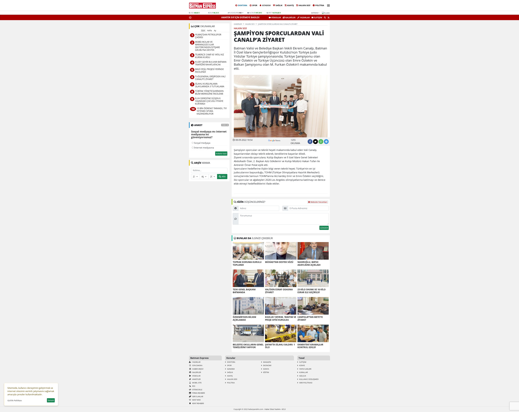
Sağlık (279, 5)
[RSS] (328, 17)
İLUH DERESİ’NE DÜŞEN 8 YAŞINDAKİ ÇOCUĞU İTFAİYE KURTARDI (209, 101)
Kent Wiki (196, 400)
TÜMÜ (224, 125)
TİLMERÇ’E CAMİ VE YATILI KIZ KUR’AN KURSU (209, 56)
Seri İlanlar (197, 396)
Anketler (196, 379)
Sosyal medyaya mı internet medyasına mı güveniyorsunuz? (209, 134)
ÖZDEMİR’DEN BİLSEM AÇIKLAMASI (244, 318)
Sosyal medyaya (202, 142)
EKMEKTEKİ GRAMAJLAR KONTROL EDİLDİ (310, 346)
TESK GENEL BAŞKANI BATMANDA (244, 291)
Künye (302, 365)
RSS (193, 386)
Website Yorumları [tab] (318, 202)
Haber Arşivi (197, 369)
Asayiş (290, 5)
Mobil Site (197, 382)
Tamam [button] (51, 400)
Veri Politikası (305, 382)
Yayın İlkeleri (305, 369)
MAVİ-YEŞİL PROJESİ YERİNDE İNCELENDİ (209, 70)
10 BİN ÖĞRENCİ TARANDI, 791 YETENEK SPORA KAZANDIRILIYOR (212, 111)
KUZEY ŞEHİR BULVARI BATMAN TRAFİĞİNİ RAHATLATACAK (210, 63)
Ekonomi (267, 365)
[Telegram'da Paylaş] (326, 141)
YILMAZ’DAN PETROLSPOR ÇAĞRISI (208, 36)
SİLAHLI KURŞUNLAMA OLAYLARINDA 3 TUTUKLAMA (209, 85)
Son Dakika (197, 365)
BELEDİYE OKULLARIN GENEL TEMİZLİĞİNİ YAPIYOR (248, 346)
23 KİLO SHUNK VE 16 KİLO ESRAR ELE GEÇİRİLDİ (311, 291)
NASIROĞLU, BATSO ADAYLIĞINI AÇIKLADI (308, 263)
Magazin (267, 362)
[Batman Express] (202, 5)
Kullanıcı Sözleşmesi (309, 379)
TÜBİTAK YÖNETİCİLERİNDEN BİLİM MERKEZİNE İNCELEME (209, 92)
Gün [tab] (203, 30)
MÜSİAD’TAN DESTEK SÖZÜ (279, 262)
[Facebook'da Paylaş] (310, 141)
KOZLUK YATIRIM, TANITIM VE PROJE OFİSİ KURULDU (280, 318)
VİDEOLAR (276, 17)
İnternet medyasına (204, 147)
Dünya (266, 369)
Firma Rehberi (198, 393)
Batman (314, 13)
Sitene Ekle (197, 389)
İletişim (317, 17)
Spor (254, 5)
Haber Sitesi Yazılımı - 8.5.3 (275, 409)
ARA (223, 176)
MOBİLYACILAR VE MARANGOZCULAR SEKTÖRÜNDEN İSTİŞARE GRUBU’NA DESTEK (207, 46)
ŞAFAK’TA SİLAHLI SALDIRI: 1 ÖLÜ (280, 346)
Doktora (242, 5)
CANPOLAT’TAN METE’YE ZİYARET (310, 318)
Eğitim (266, 372)
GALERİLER (290, 17)
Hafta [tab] (209, 30)
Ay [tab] (215, 30)
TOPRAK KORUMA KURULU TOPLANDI (247, 263)
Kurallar (303, 372)
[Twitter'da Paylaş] (315, 141)
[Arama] (325, 17)
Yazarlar (304, 17)
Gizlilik (302, 376)
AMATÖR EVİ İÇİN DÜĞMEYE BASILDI (240, 17)
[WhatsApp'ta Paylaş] (320, 141)
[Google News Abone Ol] (274, 140)
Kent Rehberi (198, 403)
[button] (327, 5)
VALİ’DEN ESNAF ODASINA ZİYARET (279, 291)
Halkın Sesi (304, 5)
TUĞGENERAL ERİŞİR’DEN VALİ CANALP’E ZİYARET (210, 78)
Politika (319, 5)
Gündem (266, 5)
